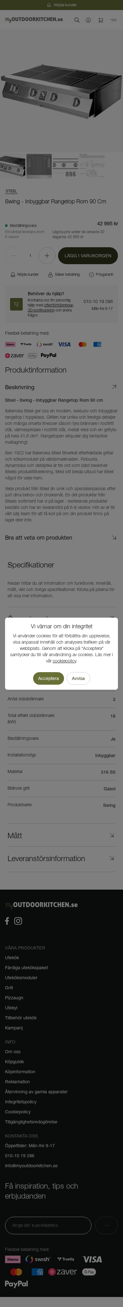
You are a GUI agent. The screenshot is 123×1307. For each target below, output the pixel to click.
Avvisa (78, 678)
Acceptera (48, 678)
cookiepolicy (64, 661)
